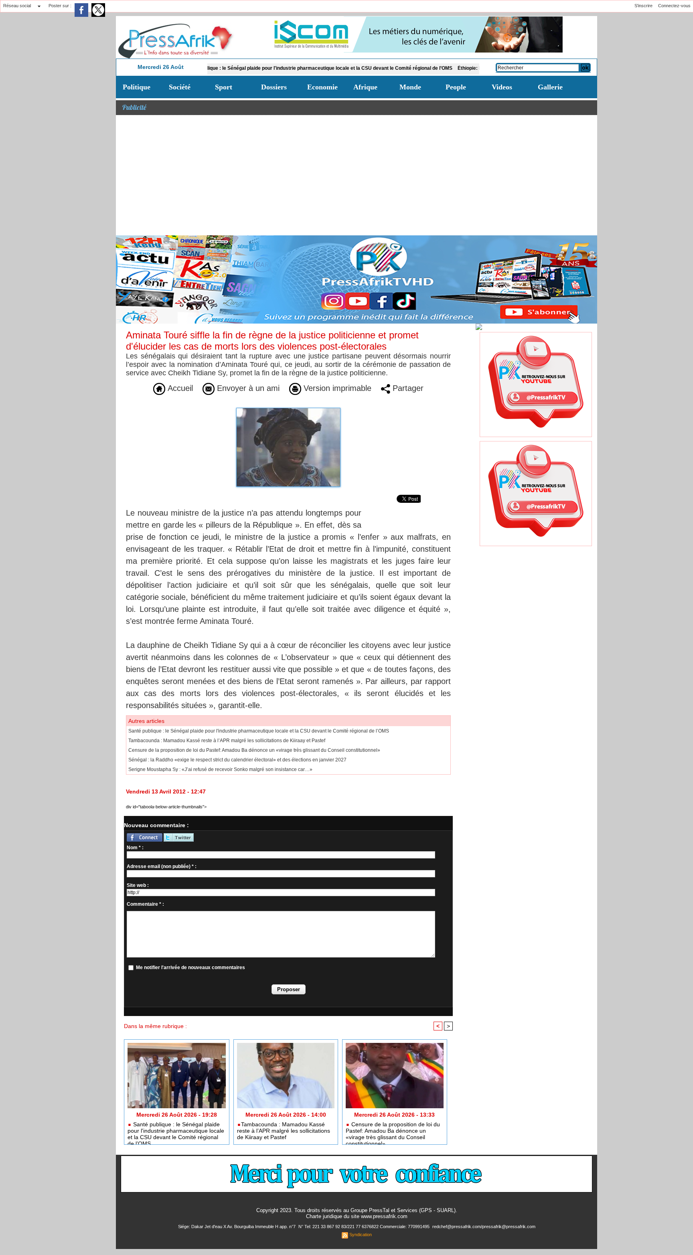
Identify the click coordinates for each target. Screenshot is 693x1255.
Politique (136, 87)
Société (179, 87)
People (456, 87)
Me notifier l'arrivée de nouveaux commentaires (190, 967)
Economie (322, 87)
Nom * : (135, 847)
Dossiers (274, 87)
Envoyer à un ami (247, 388)
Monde (410, 87)
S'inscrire (643, 5)
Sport (223, 87)
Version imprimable (336, 388)
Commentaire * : (145, 904)
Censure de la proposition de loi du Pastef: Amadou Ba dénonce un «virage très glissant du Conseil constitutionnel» (254, 750)
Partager (407, 388)
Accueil (179, 388)
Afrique (365, 87)
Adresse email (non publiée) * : (162, 866)
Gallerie (550, 87)
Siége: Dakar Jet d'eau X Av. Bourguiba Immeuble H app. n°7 (237, 1226)
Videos (502, 87)
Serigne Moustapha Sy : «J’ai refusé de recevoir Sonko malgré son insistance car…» (220, 769)
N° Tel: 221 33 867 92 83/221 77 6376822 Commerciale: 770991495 (364, 1226)
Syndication (360, 1234)
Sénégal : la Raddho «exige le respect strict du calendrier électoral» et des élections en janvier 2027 (237, 760)
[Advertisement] (356, 175)
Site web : (138, 885)
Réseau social (17, 5)
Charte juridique (324, 1216)
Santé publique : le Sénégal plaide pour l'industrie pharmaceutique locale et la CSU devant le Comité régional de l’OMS (280, 68)
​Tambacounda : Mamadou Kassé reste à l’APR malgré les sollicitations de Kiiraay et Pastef (226, 740)
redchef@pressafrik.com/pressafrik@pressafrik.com (483, 1226)
